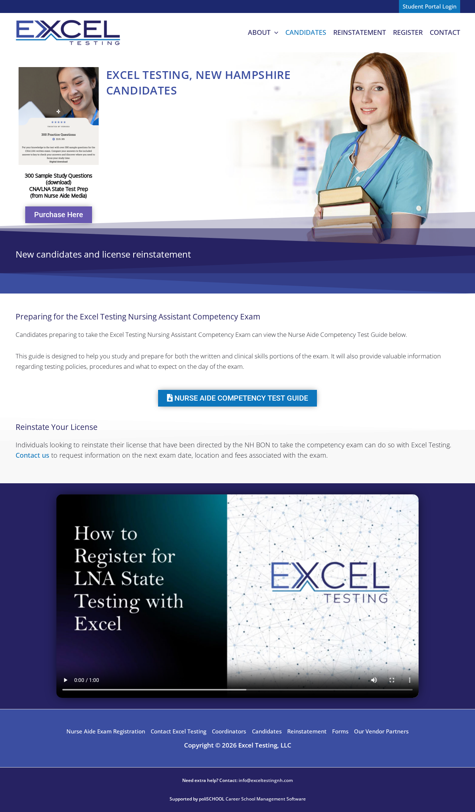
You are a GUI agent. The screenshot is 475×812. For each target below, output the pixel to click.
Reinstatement (359, 32)
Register (408, 32)
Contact (445, 32)
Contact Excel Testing (178, 731)
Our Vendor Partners (381, 731)
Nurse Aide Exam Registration (105, 731)
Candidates (305, 32)
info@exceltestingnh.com (266, 780)
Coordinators (229, 731)
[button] (429, 6)
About (259, 32)
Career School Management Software (266, 799)
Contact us (32, 455)
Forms (340, 731)
